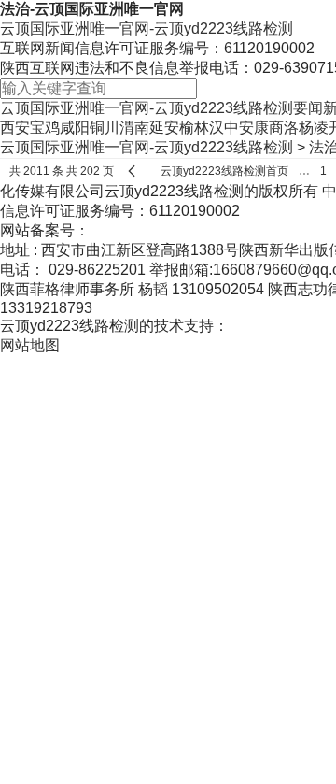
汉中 (224, 127)
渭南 (134, 127)
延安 (164, 127)
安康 (254, 127)
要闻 (308, 108)
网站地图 (30, 345)
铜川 (104, 127)
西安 (15, 127)
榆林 (194, 127)
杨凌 (314, 127)
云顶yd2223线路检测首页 (224, 171)
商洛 (284, 127)
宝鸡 (45, 127)
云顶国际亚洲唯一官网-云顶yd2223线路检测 (146, 28)
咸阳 (75, 127)
